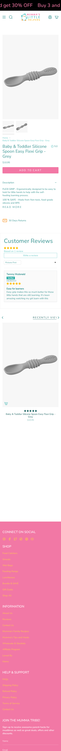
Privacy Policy (10, 697)
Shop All (7, 595)
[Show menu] (4, 17)
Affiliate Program (11, 649)
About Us (7, 613)
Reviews (7, 619)
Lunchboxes (9, 577)
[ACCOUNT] (50, 17)
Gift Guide (8, 589)
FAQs (5, 679)
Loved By (7, 655)
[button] (11, 17)
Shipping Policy (10, 685)
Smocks (6, 559)
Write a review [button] (30, 255)
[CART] (56, 17)
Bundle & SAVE (11, 583)
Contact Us (8, 625)
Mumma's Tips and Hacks (16, 637)
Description (8, 182)
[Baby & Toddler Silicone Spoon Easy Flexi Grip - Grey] (30, 365)
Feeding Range (10, 571)
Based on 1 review (13, 251)
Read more (12, 207)
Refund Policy (10, 691)
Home (5, 137)
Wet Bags (8, 565)
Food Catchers (10, 553)
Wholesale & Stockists (14, 643)
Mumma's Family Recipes (16, 631)
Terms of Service (11, 703)
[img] (30, 283)
